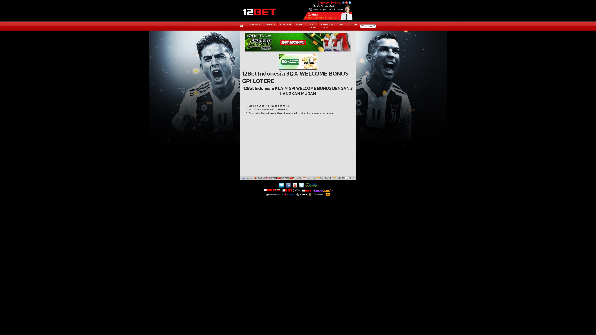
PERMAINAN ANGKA (327, 26)
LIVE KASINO (312, 26)
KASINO (299, 24)
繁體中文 (272, 178)
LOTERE (353, 24)
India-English (325, 178)
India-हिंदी (340, 178)
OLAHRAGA (254, 24)
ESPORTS (270, 24)
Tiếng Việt (297, 178)
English (260, 178)
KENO (341, 24)
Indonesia (369, 26)
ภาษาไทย (248, 178)
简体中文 (284, 178)
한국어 (351, 178)
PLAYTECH (285, 24)
